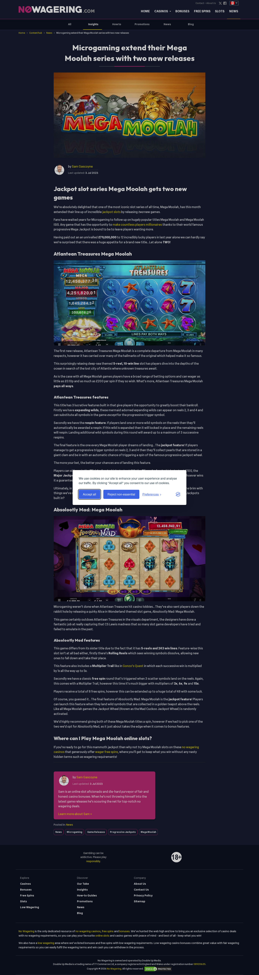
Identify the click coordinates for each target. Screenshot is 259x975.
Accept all (89, 494)
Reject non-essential (121, 494)
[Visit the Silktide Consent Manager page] (178, 494)
